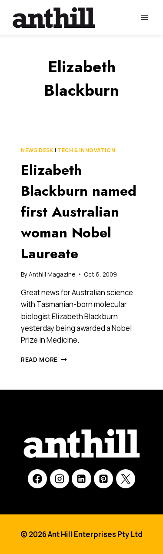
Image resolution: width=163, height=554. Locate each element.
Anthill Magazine (52, 274)
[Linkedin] (81, 478)
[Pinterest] (103, 478)
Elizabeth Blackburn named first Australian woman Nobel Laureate (78, 212)
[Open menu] (144, 17)
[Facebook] (37, 478)
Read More (44, 360)
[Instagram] (59, 478)
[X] (125, 478)
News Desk (37, 150)
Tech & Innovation (86, 150)
